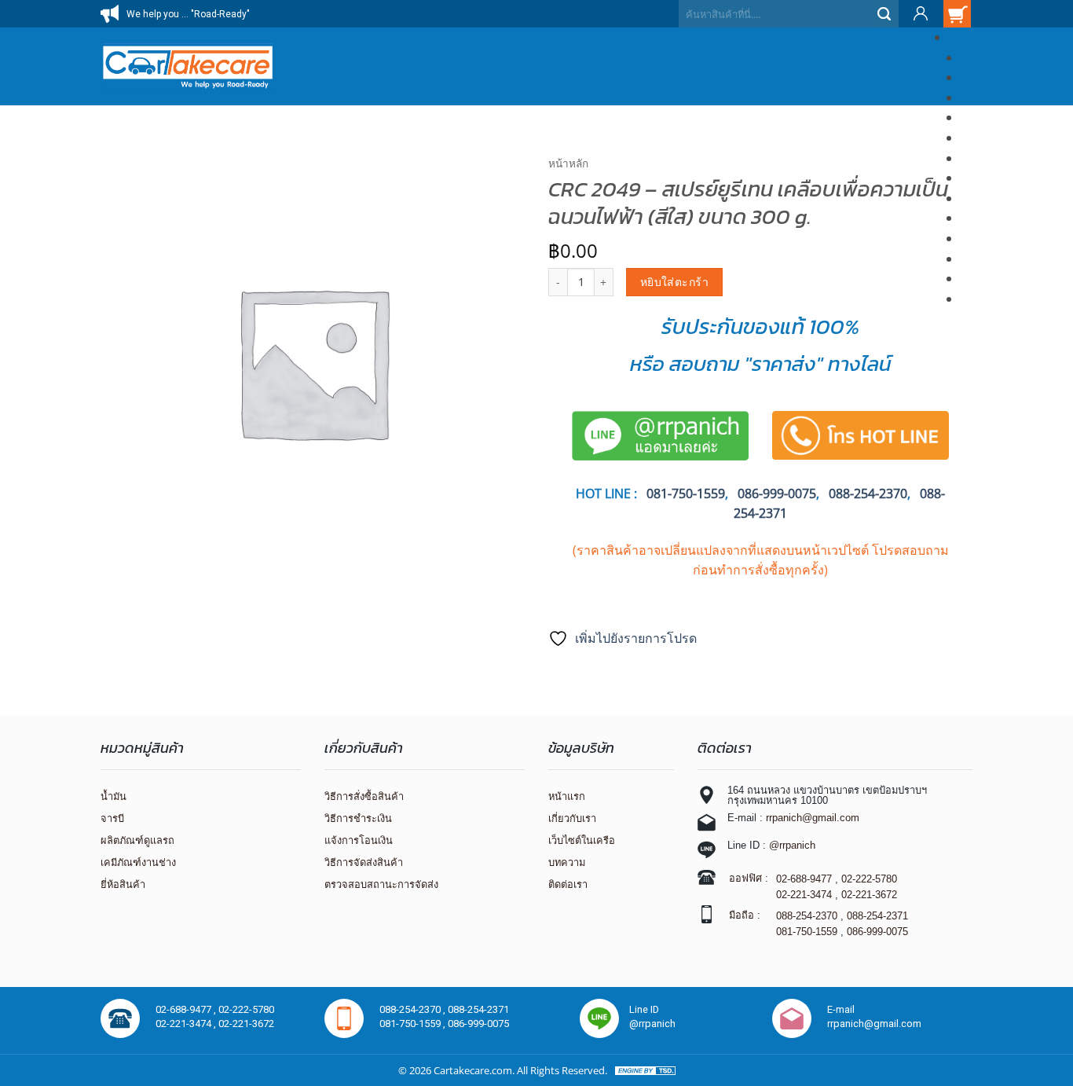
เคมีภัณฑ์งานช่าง (138, 862)
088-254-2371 (877, 916)
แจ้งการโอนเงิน (358, 840)
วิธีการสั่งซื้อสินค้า (364, 796)
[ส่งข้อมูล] (885, 14)
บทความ (566, 862)
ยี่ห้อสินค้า (123, 884)
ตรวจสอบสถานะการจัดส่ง (381, 884)
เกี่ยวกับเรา (572, 818)
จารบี (112, 818)
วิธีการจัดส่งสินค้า (363, 862)
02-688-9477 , (187, 1009)
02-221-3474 (804, 895)
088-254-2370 (868, 493)
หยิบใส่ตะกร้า (674, 281)
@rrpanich (792, 845)
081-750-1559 (806, 931)
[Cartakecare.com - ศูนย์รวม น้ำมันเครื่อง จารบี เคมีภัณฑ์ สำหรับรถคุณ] (188, 66)
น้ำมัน (113, 796)
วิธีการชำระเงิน (358, 818)
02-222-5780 (869, 879)
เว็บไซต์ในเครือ (581, 840)
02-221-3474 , (187, 1023)
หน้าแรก (566, 796)
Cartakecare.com (473, 1070)
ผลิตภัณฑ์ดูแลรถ (137, 840)
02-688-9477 (804, 879)
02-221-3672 (869, 895)
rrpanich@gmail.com (812, 818)
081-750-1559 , (413, 1023)
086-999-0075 (777, 493)
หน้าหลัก (568, 163)
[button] (919, 13)
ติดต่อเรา (568, 884)
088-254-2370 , (413, 1009)
